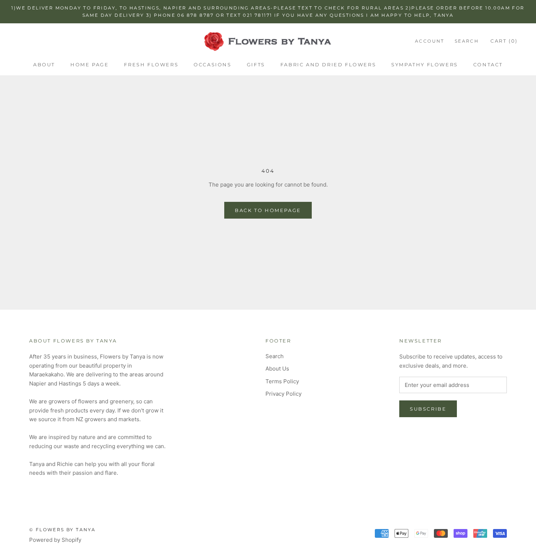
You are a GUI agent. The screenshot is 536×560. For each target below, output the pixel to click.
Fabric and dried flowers (328, 64)
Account (429, 41)
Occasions (212, 64)
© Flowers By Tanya (62, 529)
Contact (488, 64)
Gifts (256, 64)
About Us (277, 368)
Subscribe (428, 409)
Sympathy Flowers (424, 64)
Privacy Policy (283, 393)
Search (467, 41)
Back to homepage (268, 210)
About (44, 64)
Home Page (89, 64)
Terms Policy (282, 381)
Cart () (504, 41)
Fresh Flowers (151, 64)
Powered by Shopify (55, 539)
